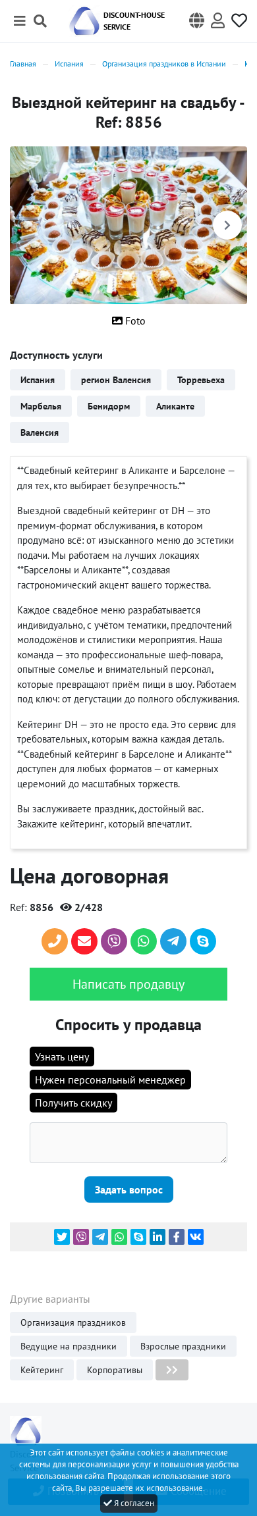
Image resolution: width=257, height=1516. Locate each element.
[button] (196, 21)
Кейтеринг (41, 1370)
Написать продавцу (128, 984)
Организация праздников (73, 1322)
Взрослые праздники (183, 1346)
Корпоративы (114, 1370)
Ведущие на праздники (68, 1346)
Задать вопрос (129, 1189)
